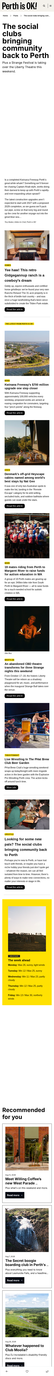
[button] (14, 1195)
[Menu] (50, 6)
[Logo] (19, 5)
